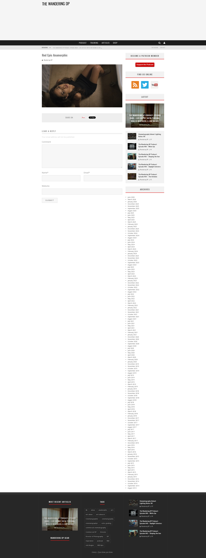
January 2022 (132, 308)
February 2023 (133, 278)
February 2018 (133, 414)
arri (112, 510)
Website (45, 186)
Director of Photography (94, 536)
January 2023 (132, 281)
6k (86, 510)
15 (151, 159)
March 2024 (132, 249)
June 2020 (131, 350)
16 (151, 149)
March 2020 (132, 357)
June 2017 (131, 432)
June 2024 (131, 242)
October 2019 (132, 368)
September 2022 (133, 290)
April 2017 (131, 436)
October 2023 (132, 260)
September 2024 (133, 235)
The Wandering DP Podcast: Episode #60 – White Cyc (147, 145)
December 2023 (133, 256)
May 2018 (131, 407)
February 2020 (133, 359)
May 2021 (131, 326)
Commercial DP (91, 532)
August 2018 (132, 400)
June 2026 (131, 197)
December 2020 (133, 337)
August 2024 (132, 238)
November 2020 (133, 339)
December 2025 (133, 204)
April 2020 (131, 355)
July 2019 (131, 375)
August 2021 (132, 319)
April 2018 (131, 409)
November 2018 (133, 393)
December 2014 (133, 479)
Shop (115, 43)
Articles (106, 43)
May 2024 (131, 244)
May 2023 (131, 272)
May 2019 (131, 380)
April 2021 (131, 328)
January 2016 (132, 454)
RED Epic (101, 545)
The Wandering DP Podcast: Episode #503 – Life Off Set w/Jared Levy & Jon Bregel (78, 48)
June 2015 (131, 465)
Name (45, 172)
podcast (100, 541)
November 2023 (133, 258)
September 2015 (133, 461)
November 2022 (133, 285)
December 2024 (133, 229)
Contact (162, 47)
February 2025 (133, 224)
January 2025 (132, 226)
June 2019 (131, 377)
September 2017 (133, 425)
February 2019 (133, 386)
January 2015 (132, 477)
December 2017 (133, 418)
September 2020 (133, 344)
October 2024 (132, 233)
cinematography (107, 519)
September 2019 (133, 371)
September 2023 (133, 263)
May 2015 (131, 468)
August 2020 (132, 346)
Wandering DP (48, 60)
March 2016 (132, 452)
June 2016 (131, 445)
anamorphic (103, 510)
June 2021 (131, 323)
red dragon (90, 545)
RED (108, 541)
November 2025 (133, 206)
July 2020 (131, 348)
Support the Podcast (144, 64)
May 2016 (131, 447)
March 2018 (132, 411)
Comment (46, 142)
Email (87, 172)
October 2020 (132, 341)
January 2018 (132, 416)
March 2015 (132, 472)
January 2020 (132, 362)
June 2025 (131, 215)
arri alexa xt (100, 514)
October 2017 (132, 423)
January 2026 (132, 202)
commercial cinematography (96, 528)
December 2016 (133, 443)
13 (151, 179)
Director (103, 532)
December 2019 (133, 364)
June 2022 (131, 296)
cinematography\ (92, 523)
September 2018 (133, 398)
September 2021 (133, 317)
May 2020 (131, 353)
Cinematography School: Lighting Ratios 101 (148, 502)
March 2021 (132, 330)
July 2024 (131, 240)
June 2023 (131, 269)
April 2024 (131, 247)
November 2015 (133, 456)
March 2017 (132, 438)
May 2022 (131, 299)
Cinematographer (92, 519)
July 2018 (131, 402)
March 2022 (132, 303)
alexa (93, 510)
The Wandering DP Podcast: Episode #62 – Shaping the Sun (149, 155)
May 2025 (131, 217)
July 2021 (131, 321)
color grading (106, 523)
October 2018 (132, 396)
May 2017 (131, 434)
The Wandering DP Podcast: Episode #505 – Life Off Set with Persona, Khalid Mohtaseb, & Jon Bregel (145, 118)
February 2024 (133, 251)
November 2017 (133, 420)
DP (108, 536)
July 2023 (131, 267)
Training (94, 43)
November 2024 (133, 231)
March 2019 (132, 384)
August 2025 (132, 211)
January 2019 (132, 389)
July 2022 (131, 294)
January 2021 (132, 335)
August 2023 (132, 265)
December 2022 (133, 283)
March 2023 (132, 276)
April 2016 (131, 450)
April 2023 (131, 274)
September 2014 (133, 486)
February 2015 (133, 474)
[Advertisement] (103, 24)
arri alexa (89, 514)
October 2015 (132, 459)
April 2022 (131, 301)
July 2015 (131, 463)
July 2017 (131, 429)
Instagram (155, 47)
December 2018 (133, 391)
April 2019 (131, 382)
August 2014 (132, 488)
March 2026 (132, 199)
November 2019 (133, 366)
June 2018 (131, 405)
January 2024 (132, 253)
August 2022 (132, 292)
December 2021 (133, 310)
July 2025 (131, 213)
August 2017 (132, 427)
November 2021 (133, 312)
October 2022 (132, 287)
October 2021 (132, 314)
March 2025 (132, 222)
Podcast (83, 43)
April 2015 (131, 470)
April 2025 (131, 220)
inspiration (89, 541)
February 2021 (133, 332)
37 (151, 139)
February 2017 (133, 441)
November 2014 (133, 481)
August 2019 (132, 373)
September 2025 (133, 208)
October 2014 (132, 483)
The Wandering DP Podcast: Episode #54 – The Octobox (147, 175)
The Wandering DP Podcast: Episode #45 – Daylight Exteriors (149, 165)
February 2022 (133, 305)
